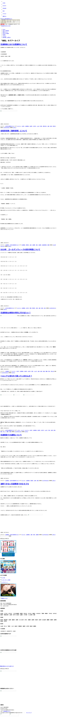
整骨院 (27, 245)
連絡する (4, 16)
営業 (30, 308)
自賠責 (40, 245)
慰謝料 (32, 480)
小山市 (38, 126)
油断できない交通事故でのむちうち (14, 483)
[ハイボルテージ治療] (4, 582)
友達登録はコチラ (6, 711)
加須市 (31, 126)
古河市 (34, 126)
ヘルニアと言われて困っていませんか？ (16, 376)
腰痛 (46, 371)
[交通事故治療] (8, 652)
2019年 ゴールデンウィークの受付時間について (20, 249)
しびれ (18, 430)
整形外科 (45, 126)
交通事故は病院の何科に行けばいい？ (15, 312)
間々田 (52, 371)
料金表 (4, 34)
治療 (48, 126)
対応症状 (4, 8)
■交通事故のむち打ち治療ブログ (7, 666)
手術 (49, 430)
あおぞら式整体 (6, 33)
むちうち (19, 126)
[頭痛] (8, 596)
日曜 (37, 308)
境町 (32, 371)
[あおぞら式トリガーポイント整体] (5, 580)
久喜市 (23, 126)
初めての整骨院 (6, 30)
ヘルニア (22, 430)
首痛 (10, 431)
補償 (48, 245)
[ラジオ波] (2, 577)
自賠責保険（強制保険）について (13, 130)
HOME (4, 3)
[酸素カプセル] (4, 598)
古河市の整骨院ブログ (9, 126)
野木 (49, 371)
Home (4, 29)
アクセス (4, 13)
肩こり (4, 431)
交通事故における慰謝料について (13, 44)
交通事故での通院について (11, 434)
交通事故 (27, 126)
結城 (44, 371)
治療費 (33, 245)
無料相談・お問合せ (7, 37)
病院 (51, 126)
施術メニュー (5, 32)
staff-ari (14, 127)
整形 (41, 126)
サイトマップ (29, 712)
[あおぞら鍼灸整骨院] (6, 18)
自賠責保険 (44, 245)
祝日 (45, 308)
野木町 (54, 126)
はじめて (4, 5)
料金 (3, 11)
